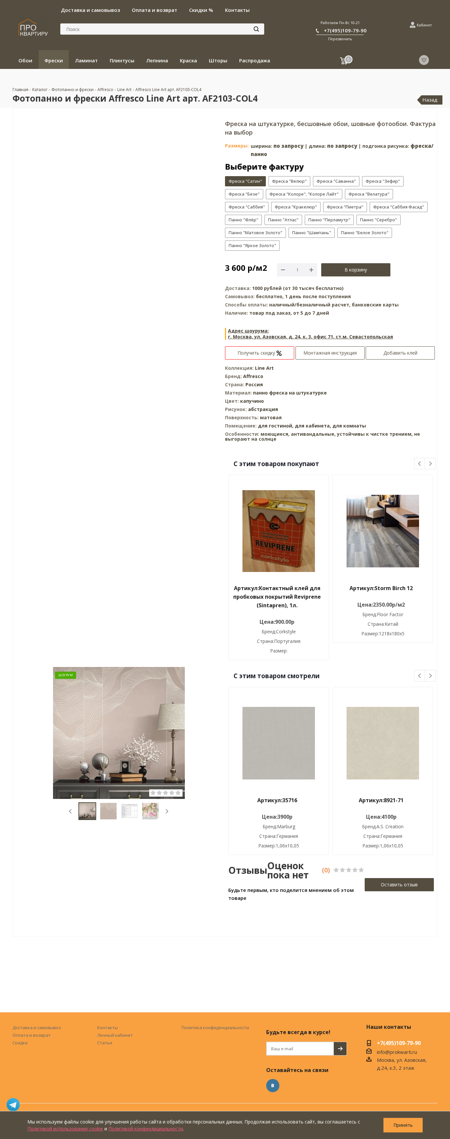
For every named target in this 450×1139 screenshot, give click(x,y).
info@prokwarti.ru (397, 1052)
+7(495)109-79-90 (345, 30)
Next (167, 811)
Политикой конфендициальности (145, 1128)
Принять (403, 1125)
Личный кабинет (115, 1035)
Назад (429, 99)
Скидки (20, 1043)
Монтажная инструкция (330, 353)
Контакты (107, 1027)
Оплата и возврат (32, 1035)
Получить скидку (257, 353)
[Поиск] (256, 29)
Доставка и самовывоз (37, 1027)
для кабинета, (313, 426)
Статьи (104, 1043)
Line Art (264, 368)
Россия (254, 384)
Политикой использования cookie (65, 1128)
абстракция (263, 409)
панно (260, 393)
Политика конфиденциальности (215, 1027)
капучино (252, 401)
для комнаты (349, 426)
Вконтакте (272, 1085)
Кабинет (424, 24)
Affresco (253, 376)
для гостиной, (276, 426)
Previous (70, 811)
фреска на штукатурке (298, 393)
